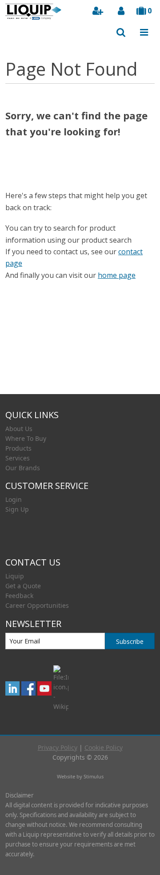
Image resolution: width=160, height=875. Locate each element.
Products (18, 448)
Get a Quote (23, 586)
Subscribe (130, 641)
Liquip (14, 576)
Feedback (19, 595)
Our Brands (22, 468)
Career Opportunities (37, 605)
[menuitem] (80, 429)
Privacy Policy (57, 747)
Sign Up (17, 509)
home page (117, 275)
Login (13, 499)
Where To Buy (25, 438)
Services (17, 458)
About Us (18, 428)
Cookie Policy (103, 747)
